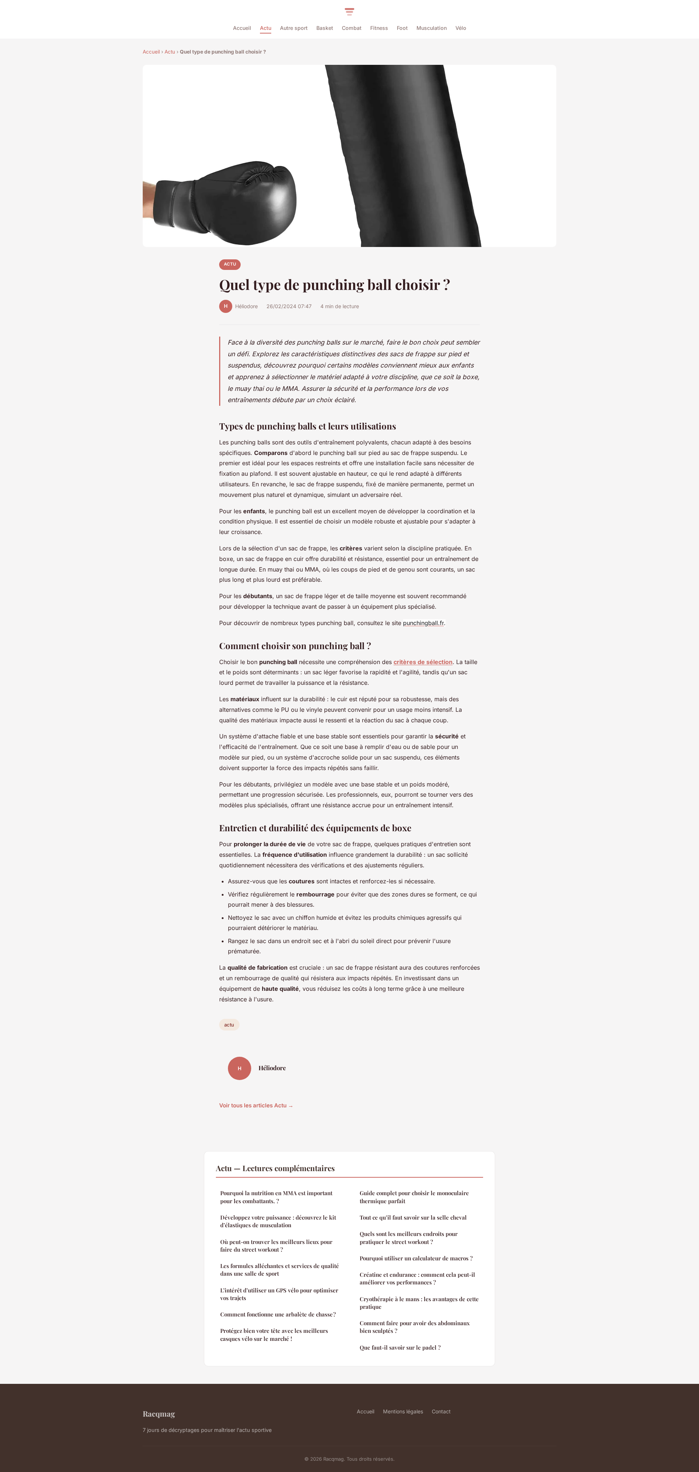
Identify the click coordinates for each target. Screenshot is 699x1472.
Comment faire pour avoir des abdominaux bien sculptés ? (415, 1326)
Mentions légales (403, 1411)
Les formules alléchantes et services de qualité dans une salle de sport (279, 1269)
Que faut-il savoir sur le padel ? (400, 1347)
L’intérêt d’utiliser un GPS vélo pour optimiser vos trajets (279, 1294)
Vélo (460, 28)
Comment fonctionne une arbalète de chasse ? (278, 1314)
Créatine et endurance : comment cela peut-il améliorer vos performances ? (417, 1278)
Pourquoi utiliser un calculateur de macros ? (416, 1258)
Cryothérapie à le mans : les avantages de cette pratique (419, 1302)
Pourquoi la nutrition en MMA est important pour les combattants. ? (276, 1196)
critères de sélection (423, 662)
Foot (402, 28)
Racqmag (159, 1413)
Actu (265, 28)
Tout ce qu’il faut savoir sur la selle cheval (413, 1217)
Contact (441, 1411)
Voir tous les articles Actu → (256, 1105)
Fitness (379, 28)
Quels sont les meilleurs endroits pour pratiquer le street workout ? (409, 1237)
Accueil (242, 28)
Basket (324, 28)
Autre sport (294, 28)
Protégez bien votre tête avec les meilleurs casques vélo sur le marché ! (274, 1334)
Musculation (431, 28)
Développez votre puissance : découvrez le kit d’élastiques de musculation (278, 1221)
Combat (352, 28)
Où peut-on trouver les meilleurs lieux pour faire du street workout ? (276, 1245)
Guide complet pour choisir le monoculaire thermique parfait (414, 1196)
